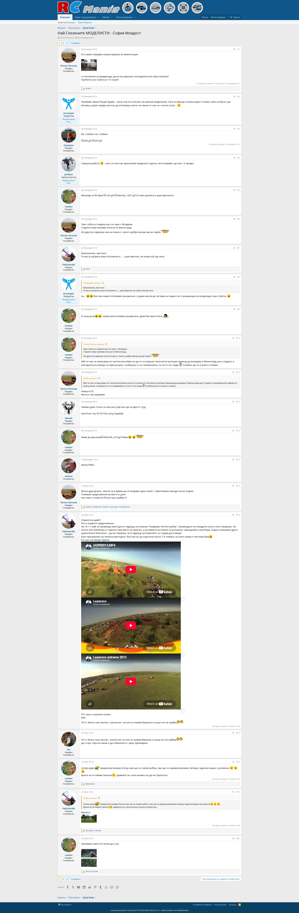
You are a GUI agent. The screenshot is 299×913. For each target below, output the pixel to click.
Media (106, 17)
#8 (238, 277)
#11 (238, 372)
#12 (238, 401)
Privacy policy (220, 904)
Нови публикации (66, 22)
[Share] (234, 49)
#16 (238, 515)
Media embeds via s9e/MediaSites (175, 910)
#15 (238, 485)
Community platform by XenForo (135, 910)
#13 (238, 430)
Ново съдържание (85, 17)
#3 (238, 128)
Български (65, 904)
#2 (238, 96)
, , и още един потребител (107, 507)
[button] (98, 17)
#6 (238, 219)
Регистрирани (124, 17)
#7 (238, 248)
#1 (238, 49)
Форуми (65, 17)
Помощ (232, 904)
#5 (238, 190)
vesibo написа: (90, 378)
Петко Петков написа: (93, 344)
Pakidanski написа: (92, 283)
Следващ (75, 43)
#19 (238, 792)
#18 (238, 761)
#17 (238, 733)
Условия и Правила (202, 904)
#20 (238, 838)
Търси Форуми (85, 22)
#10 (238, 338)
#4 (238, 157)
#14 (238, 459)
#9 (238, 309)
